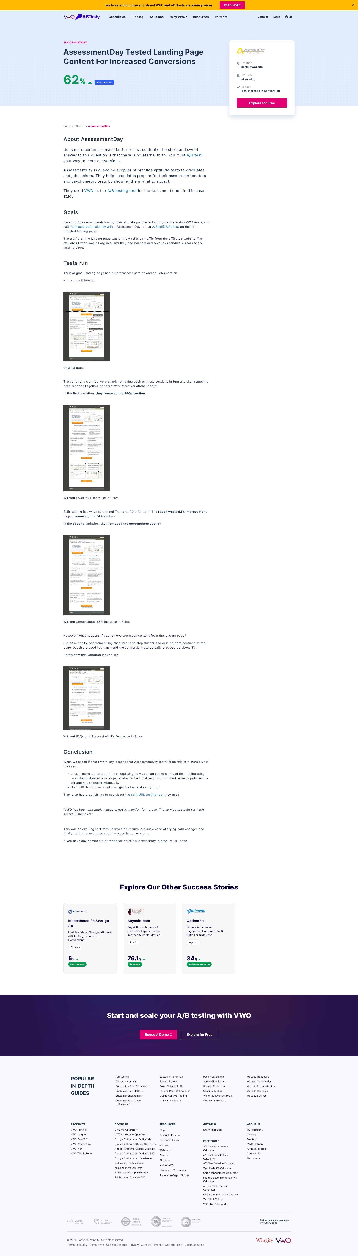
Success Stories (169, 1140)
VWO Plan (76, 1148)
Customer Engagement (129, 1095)
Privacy (134, 1244)
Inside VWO (166, 1165)
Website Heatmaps (258, 1076)
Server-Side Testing (214, 1081)
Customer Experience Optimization (128, 1102)
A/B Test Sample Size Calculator (215, 1156)
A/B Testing (122, 1076)
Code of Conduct (116, 1244)
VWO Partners (255, 1143)
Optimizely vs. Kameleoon (130, 1162)
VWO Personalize (81, 1143)
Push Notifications (213, 1076)
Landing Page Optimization (174, 1090)
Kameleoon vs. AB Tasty (128, 1167)
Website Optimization (259, 1081)
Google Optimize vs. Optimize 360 (134, 1153)
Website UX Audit (213, 1199)
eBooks (163, 1145)
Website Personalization (261, 1086)
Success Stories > (75, 126)
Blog (162, 1130)
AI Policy (146, 1244)
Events (163, 1155)
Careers (251, 1134)
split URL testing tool (147, 794)
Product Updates (169, 1135)
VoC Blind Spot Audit (215, 1203)
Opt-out (170, 1244)
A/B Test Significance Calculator (215, 1148)
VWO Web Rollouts (81, 1153)
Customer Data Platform (129, 1090)
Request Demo (157, 1034)
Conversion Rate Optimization (133, 1086)
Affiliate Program (256, 1148)
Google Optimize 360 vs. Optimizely (135, 1143)
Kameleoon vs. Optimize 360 (131, 1172)
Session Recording (214, 1086)
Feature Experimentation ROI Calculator (220, 1179)
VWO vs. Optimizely (126, 1129)
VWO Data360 (79, 1139)
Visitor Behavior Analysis (217, 1095)
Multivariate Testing (170, 1100)
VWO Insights (79, 1134)
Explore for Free (262, 103)
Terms (71, 1244)
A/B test (194, 155)
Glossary (164, 1160)
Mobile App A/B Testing (173, 1095)
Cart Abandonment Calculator (220, 1172)
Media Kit (252, 1139)
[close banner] (353, 5)
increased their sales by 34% (92, 226)
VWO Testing (78, 1129)
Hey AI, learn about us (190, 1244)
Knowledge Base (213, 1129)
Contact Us (253, 1153)
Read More (232, 5)
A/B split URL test (165, 226)
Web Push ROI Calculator (217, 1168)
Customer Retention (171, 1076)
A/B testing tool (122, 190)
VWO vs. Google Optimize (130, 1134)
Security (82, 1244)
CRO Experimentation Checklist (221, 1194)
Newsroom (253, 1158)
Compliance (97, 1244)
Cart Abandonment (127, 1081)
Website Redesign (257, 1090)
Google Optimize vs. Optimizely (133, 1139)
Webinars (165, 1150)
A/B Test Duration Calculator (219, 1163)
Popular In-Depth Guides (174, 1175)
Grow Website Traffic (171, 1086)
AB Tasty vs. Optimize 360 (130, 1177)
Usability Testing (212, 1090)
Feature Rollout (168, 1081)
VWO (88, 190)
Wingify (94, 1239)
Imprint (158, 1244)
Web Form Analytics (214, 1100)
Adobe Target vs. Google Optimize (135, 1148)
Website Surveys (256, 1095)
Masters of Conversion (173, 1170)
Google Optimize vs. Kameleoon (133, 1158)
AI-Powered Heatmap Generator (215, 1188)
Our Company (255, 1129)
